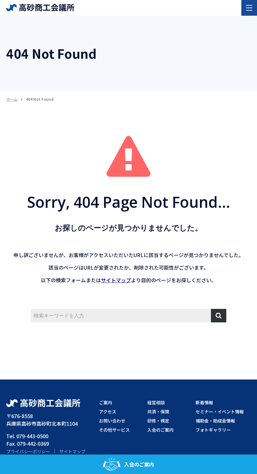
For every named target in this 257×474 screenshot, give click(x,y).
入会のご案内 (139, 464)
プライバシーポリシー (28, 451)
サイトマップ (116, 280)
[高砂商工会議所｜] (40, 7)
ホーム (12, 99)
